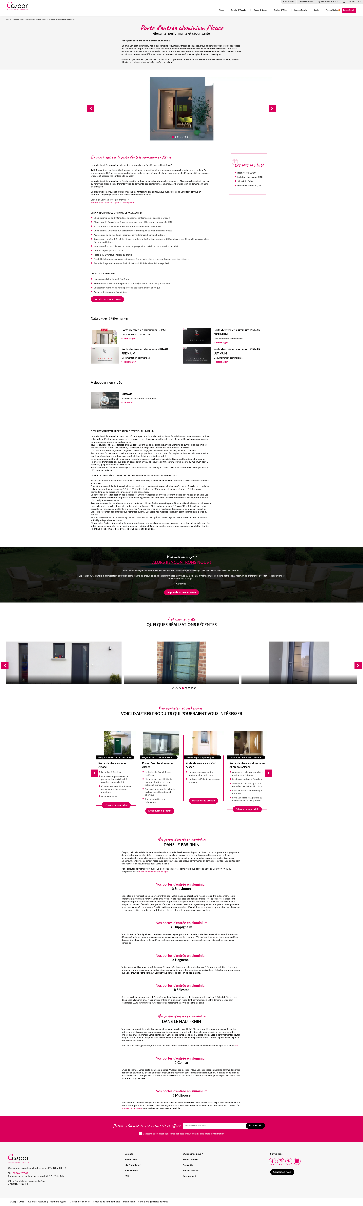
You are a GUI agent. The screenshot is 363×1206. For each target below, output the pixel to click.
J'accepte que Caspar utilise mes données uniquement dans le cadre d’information (183, 1134)
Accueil (8, 20)
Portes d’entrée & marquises (23, 20)
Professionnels (190, 1159)
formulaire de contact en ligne (153, 872)
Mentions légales (58, 1202)
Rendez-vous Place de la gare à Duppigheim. (112, 202)
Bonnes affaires (191, 1170)
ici (236, 1046)
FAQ (127, 1176)
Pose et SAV (131, 1159)
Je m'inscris (255, 1125)
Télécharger (130, 338)
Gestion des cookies (80, 1202)
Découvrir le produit (116, 800)
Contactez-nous (282, 1172)
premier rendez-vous (132, 1108)
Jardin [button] (316, 10)
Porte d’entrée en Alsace (45, 20)
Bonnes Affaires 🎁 (333, 10)
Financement (131, 1170)
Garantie (129, 1154)
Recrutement (189, 1176)
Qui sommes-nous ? (193, 1154)
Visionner (128, 402)
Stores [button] (221, 10)
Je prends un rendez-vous (181, 592)
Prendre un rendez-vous (107, 299)
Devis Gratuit (348, 10)
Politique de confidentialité (106, 1202)
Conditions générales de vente (153, 1202)
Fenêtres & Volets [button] (280, 10)
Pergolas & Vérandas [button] (238, 10)
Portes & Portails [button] (300, 10)
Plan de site (129, 1202)
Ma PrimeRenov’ (133, 1165)
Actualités (188, 1165)
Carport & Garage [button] (260, 10)
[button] (90, 108)
